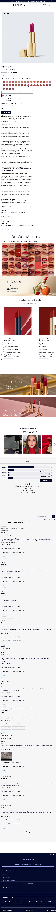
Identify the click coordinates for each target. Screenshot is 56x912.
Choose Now (41, 1)
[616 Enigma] (28, 85)
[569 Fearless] (40, 85)
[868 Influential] (7, 82)
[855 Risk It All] (49, 82)
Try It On (18, 92)
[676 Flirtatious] (16, 82)
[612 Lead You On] (43, 85)
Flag (4, 556)
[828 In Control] (22, 82)
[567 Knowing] (49, 85)
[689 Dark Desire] (4, 88)
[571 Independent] (31, 85)
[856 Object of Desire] (46, 82)
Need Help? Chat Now (9, 871)
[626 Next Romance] (13, 82)
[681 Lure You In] (16, 85)
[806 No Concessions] (7, 88)
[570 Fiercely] (19, 85)
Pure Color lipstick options (17, 145)
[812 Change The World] (10, 88)
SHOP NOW (8, 360)
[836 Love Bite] (10, 82)
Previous (3, 1)
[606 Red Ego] (37, 85)
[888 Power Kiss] (4, 85)
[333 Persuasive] (4, 82)
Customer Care (6, 877)
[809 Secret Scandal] (34, 85)
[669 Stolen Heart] (28, 82)
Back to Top (28, 832)
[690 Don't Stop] (46, 85)
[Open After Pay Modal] (8, 116)
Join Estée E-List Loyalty (40, 5)
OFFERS (52, 854)
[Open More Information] (15, 103)
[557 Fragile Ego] (13, 85)
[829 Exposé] (25, 85)
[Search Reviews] (53, 516)
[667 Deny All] (34, 82)
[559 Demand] (40, 82)
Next (51, 1)
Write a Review (46, 480)
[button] (3, 37)
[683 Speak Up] (22, 85)
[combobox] (28, 95)
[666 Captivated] (37, 82)
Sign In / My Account (8, 881)
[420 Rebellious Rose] (25, 82)
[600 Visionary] (31, 82)
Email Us (4, 874)
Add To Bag (6, 112)
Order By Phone (28, 859)
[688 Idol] (7, 85)
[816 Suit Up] (19, 82)
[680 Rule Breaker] (43, 82)
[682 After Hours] (13, 88)
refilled (24, 162)
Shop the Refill (5, 225)
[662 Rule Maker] (10, 85)
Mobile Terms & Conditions (19, 901)
